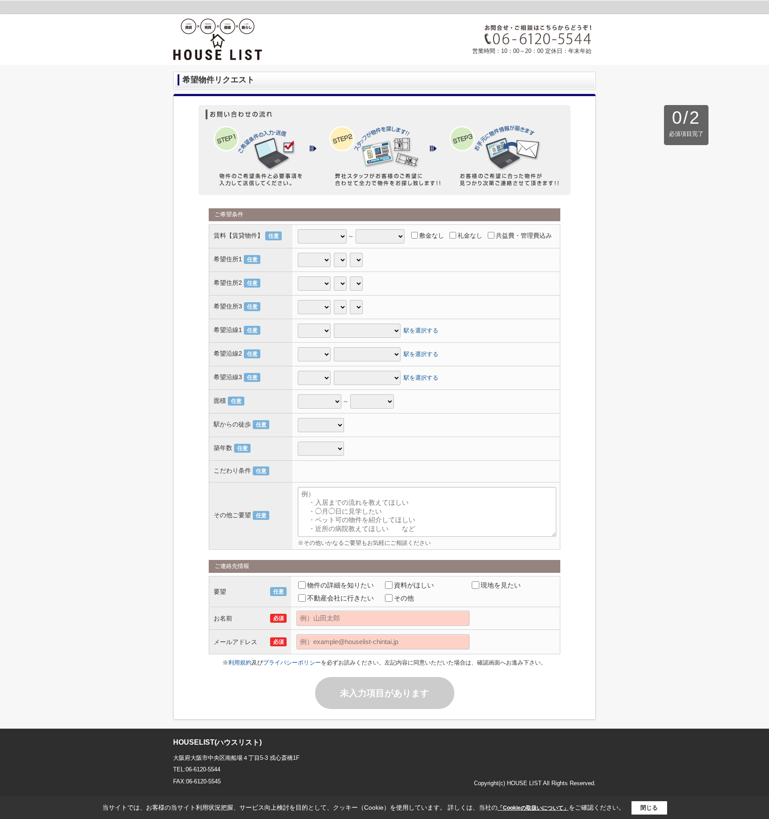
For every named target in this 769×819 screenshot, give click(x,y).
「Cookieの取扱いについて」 (533, 808)
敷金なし (431, 235)
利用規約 (239, 662)
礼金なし (469, 235)
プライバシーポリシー (292, 662)
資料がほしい (414, 585)
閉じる (649, 807)
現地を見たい (501, 585)
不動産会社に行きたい (340, 598)
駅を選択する (421, 330)
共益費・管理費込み (524, 235)
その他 (404, 598)
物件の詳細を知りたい (340, 585)
